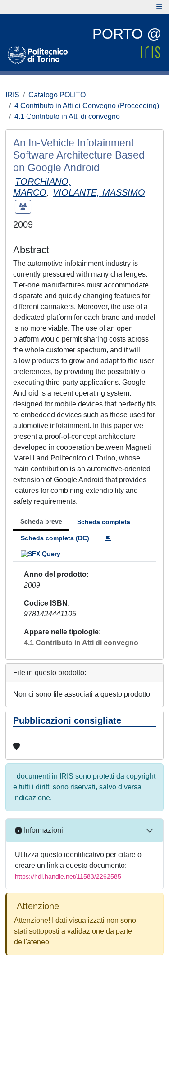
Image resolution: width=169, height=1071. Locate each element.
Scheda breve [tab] (41, 521)
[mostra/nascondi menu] (159, 6)
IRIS (12, 95)
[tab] (108, 538)
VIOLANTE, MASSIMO (99, 192)
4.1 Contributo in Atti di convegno (67, 116)
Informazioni (42, 830)
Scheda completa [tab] (103, 521)
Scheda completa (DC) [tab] (55, 538)
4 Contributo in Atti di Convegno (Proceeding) (86, 105)
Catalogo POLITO (57, 95)
